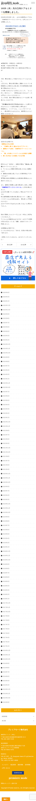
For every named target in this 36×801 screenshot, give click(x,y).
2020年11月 (6, 478)
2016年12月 (6, 650)
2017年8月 (6, 620)
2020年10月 (6, 482)
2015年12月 (6, 689)
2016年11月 (6, 655)
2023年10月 (6, 387)
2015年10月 (6, 698)
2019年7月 (6, 525)
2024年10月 (6, 353)
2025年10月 (6, 309)
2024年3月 (6, 374)
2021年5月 (6, 465)
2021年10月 (6, 452)
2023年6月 (6, 396)
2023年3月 (6, 409)
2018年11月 (6, 555)
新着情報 (4, 716)
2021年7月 (6, 460)
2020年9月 (6, 486)
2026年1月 (6, 301)
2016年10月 (6, 659)
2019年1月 (6, 547)
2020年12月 (6, 473)
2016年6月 (6, 676)
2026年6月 (6, 292)
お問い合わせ (6, 768)
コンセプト (5, 764)
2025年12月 (6, 305)
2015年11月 (6, 693)
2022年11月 (6, 426)
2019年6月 (6, 529)
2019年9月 (6, 517)
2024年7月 (6, 366)
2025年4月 (6, 335)
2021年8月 (6, 456)
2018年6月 (6, 577)
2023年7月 (6, 391)
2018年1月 (6, 598)
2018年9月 (6, 564)
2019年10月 (6, 512)
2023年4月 (6, 404)
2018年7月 (6, 573)
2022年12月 (6, 422)
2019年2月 (6, 542)
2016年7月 (6, 672)
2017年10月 (6, 611)
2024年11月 (6, 348)
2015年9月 (6, 702)
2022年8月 (6, 430)
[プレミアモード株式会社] (10, 3)
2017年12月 (6, 603)
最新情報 (20, 764)
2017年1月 (6, 646)
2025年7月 (6, 322)
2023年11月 (6, 383)
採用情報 (27, 764)
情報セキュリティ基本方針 (9, 783)
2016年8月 (6, 667)
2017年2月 (6, 642)
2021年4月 (6, 469)
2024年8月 (6, 361)
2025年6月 (6, 327)
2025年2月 (6, 340)
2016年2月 (6, 685)
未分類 (4, 720)
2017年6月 (6, 629)
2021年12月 (6, 447)
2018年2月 (6, 594)
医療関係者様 (18, 773)
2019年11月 (6, 508)
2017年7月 (6, 624)
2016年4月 (6, 680)
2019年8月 (6, 521)
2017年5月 (6, 633)
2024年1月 (6, 378)
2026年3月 (6, 297)
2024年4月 (6, 370)
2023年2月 (6, 413)
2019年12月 (6, 504)
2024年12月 (6, 344)
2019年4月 (6, 538)
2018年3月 (6, 590)
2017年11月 (6, 607)
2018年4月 (6, 586)
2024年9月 (6, 357)
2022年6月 (6, 439)
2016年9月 (6, 663)
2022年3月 (6, 443)
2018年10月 (6, 560)
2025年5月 (6, 331)
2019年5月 (6, 534)
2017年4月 (6, 637)
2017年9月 (6, 616)
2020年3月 (6, 499)
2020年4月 (6, 495)
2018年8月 (6, 568)
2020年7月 (6, 491)
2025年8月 (6, 318)
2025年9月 (6, 314)
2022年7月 (6, 435)
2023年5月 (6, 400)
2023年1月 (6, 417)
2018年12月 (6, 551)
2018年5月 (6, 581)
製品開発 (13, 764)
